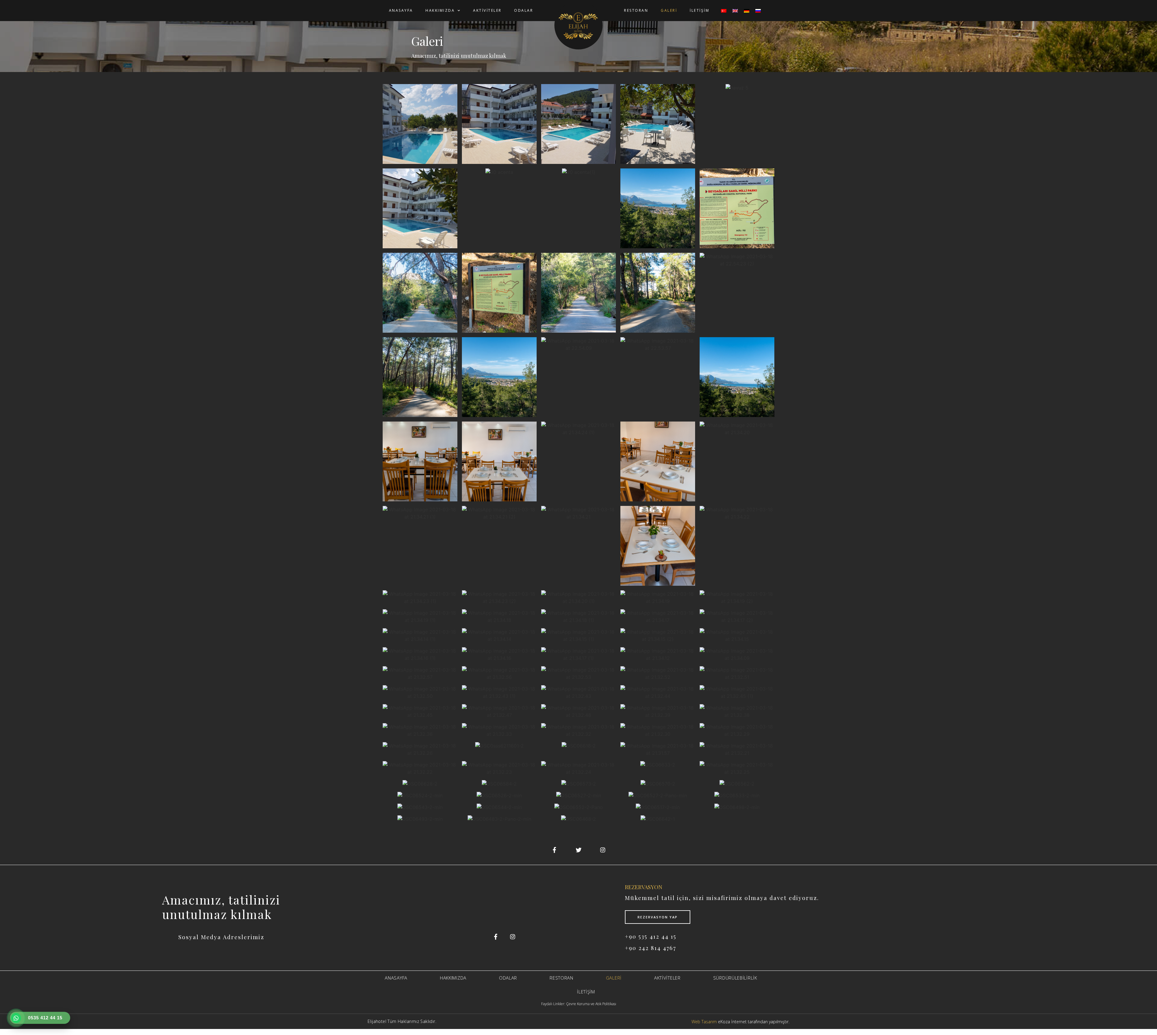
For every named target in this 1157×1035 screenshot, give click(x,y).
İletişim (699, 10)
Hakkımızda (440, 10)
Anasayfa (401, 10)
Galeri (669, 10)
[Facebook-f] (495, 936)
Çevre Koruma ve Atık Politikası (591, 1003)
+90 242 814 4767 (650, 948)
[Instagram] (512, 936)
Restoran (636, 10)
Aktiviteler (487, 10)
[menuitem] (723, 11)
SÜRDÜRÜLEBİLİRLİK (735, 978)
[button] (420, 124)
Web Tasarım (704, 1021)
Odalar (523, 10)
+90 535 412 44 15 (650, 936)
